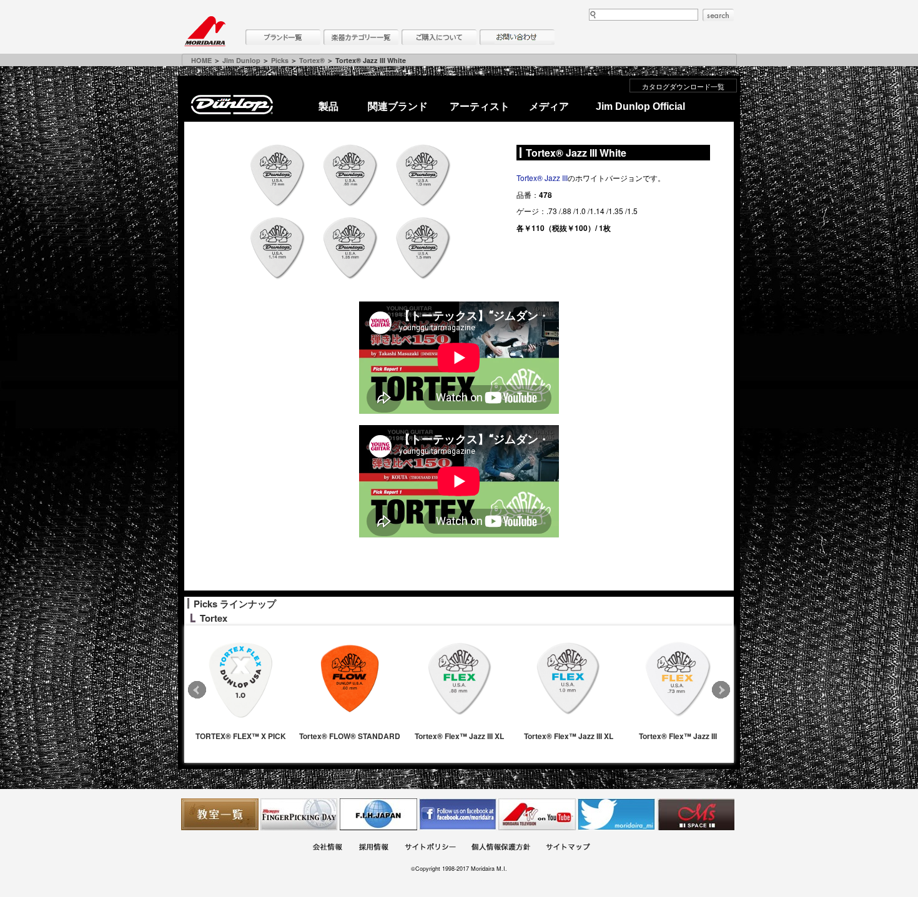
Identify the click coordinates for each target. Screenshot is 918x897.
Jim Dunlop (241, 60)
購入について (439, 37)
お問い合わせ (517, 37)
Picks (280, 60)
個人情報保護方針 (500, 849)
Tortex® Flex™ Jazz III (678, 736)
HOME (201, 60)
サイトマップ (568, 849)
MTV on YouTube (537, 814)
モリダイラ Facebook (457, 814)
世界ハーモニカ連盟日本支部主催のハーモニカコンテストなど (378, 814)
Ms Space (695, 814)
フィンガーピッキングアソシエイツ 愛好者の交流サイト (299, 814)
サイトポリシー (430, 849)
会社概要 (327, 849)
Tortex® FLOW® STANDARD (349, 736)
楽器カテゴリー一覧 (360, 37)
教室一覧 (220, 814)
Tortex (213, 618)
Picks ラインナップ (235, 603)
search (718, 15)
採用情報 (373, 849)
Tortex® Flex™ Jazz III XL (459, 736)
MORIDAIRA (204, 31)
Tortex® (312, 60)
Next (721, 690)
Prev (197, 690)
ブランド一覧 (282, 37)
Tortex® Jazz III (542, 177)
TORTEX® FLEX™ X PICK (240, 736)
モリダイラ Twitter (616, 814)
